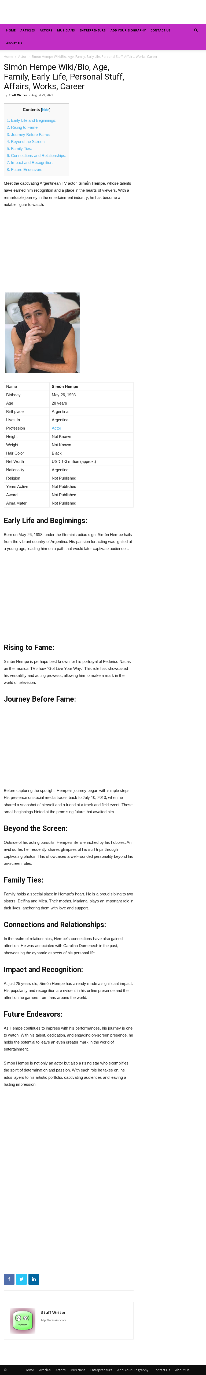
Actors (46, 30)
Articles (27, 30)
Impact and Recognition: (30, 162)
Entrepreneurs (93, 30)
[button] (195, 30)
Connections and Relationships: (36, 155)
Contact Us (160, 30)
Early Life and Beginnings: (31, 120)
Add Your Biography (128, 30)
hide (45, 110)
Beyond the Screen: (26, 141)
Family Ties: (19, 148)
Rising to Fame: (23, 127)
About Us (14, 43)
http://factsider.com (53, 1320)
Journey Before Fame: (28, 134)
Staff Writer (18, 95)
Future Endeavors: (25, 169)
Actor (22, 56)
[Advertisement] (69, 252)
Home (11, 30)
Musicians (66, 30)
